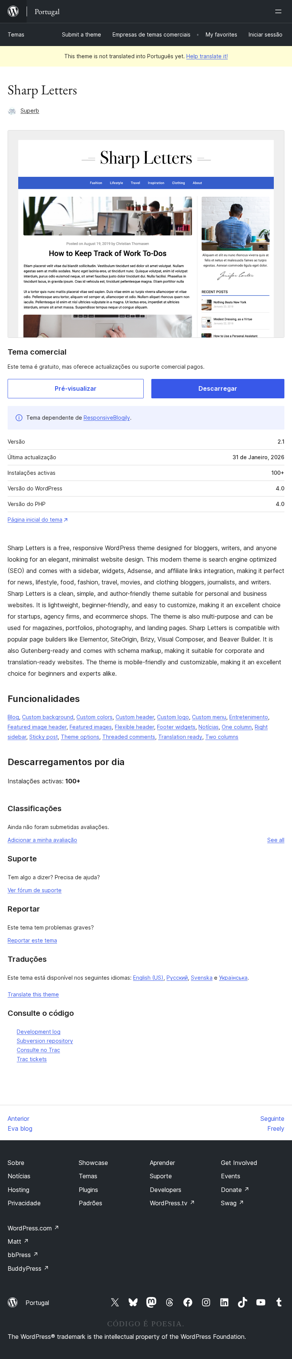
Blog (13, 717)
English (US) (148, 977)
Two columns (221, 737)
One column (237, 727)
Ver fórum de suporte (35, 890)
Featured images (91, 727)
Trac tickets (32, 1059)
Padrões (90, 1203)
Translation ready (180, 737)
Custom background (47, 717)
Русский (177, 977)
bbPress (23, 1255)
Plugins (88, 1190)
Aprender (162, 1162)
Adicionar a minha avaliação (42, 840)
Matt (18, 1241)
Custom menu (209, 717)
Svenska (202, 977)
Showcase (93, 1162)
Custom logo (173, 717)
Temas (16, 34)
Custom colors (94, 717)
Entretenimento (248, 717)
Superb (30, 110)
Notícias (208, 727)
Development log (38, 1031)
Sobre (16, 1162)
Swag (232, 1203)
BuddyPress (28, 1268)
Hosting (18, 1190)
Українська (233, 977)
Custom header (135, 717)
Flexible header (134, 727)
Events (230, 1176)
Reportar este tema (32, 940)
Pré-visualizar (76, 388)
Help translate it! (207, 56)
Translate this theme (33, 994)
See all (275, 840)
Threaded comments (128, 737)
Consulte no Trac (38, 1050)
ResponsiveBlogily (107, 417)
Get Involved (239, 1162)
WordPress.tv (172, 1203)
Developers (165, 1190)
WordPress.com (33, 1228)
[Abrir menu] (280, 11)
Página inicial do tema (35, 519)
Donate (235, 1190)
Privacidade (24, 1203)
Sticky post (43, 737)
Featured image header (37, 727)
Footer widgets (176, 727)
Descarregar (217, 388)
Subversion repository (45, 1041)
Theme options (80, 737)
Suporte (161, 1176)
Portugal (37, 1302)
